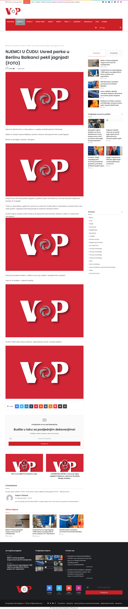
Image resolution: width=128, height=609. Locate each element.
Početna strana (94, 239)
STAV (97, 21)
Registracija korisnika (96, 242)
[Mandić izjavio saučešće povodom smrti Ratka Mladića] (72, 521)
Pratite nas (70, 551)
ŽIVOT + (67, 21)
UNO (90, 261)
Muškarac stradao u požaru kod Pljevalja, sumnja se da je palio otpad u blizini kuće (111, 103)
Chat (90, 221)
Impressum (92, 227)
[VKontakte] (46, 406)
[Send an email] (13, 68)
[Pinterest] (36, 406)
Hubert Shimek (21, 495)
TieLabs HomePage (95, 248)
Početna (9, 45)
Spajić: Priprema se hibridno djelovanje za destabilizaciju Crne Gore (113, 160)
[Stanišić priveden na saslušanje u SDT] (58, 568)
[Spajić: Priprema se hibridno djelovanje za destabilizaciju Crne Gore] (114, 150)
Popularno (96, 53)
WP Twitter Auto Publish (56, 608)
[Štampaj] (65, 406)
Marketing (69, 603)
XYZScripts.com (74, 608)
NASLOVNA (10, 21)
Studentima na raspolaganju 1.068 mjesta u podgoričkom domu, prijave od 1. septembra (43, 532)
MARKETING (93, 230)
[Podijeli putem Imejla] (60, 406)
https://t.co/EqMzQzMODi (76, 564)
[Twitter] (22, 406)
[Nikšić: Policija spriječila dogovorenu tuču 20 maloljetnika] (18, 521)
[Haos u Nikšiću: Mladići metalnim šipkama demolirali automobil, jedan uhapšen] (93, 94)
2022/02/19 (89, 566)
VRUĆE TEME (40, 21)
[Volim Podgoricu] (13, 11)
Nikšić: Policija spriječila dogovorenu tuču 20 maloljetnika (14, 532)
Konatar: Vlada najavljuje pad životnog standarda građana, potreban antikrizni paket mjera (96, 161)
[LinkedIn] (26, 406)
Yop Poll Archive (94, 273)
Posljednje (114, 53)
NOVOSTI (20, 21)
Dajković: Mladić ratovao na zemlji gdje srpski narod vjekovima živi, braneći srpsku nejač (113, 134)
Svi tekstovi (61, 603)
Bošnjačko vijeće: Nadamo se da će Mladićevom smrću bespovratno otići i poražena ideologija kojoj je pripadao (95, 135)
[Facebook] (17, 406)
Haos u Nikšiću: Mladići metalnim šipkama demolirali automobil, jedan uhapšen (111, 93)
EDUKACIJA (88, 21)
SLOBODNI (77, 21)
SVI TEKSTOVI (93, 245)
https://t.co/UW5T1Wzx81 (76, 576)
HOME (91, 224)
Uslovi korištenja (94, 264)
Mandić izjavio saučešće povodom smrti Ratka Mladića (71, 531)
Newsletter (92, 233)
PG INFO (29, 21)
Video (91, 270)
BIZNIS (50, 21)
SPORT (58, 21)
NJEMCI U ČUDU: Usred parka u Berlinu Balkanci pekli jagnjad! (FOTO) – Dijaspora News (41, 491)
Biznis (91, 217)
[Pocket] (55, 406)
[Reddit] (41, 406)
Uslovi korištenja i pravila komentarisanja (102, 267)
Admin (11, 68)
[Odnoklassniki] (50, 406)
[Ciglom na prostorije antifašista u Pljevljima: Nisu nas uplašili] (40, 568)
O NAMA (104, 21)
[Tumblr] (31, 406)
